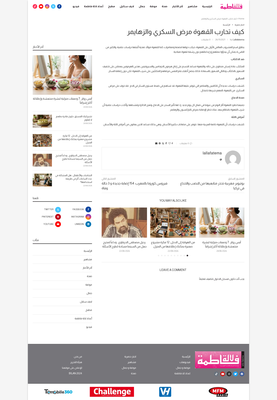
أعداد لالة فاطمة (93, 6)
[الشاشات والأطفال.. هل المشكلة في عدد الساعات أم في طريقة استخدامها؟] (42, 180)
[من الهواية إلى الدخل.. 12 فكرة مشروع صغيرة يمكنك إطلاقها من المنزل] (173, 223)
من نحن (78, 356)
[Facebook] (59, 6)
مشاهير (192, 6)
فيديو (76, 6)
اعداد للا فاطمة (182, 373)
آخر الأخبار (177, 6)
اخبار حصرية (130, 356)
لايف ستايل (127, 6)
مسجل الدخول (221, 279)
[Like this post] (169, 143)
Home (241, 18)
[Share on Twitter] (163, 143)
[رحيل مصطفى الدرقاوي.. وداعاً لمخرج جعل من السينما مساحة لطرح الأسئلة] (124, 223)
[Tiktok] (35, 6)
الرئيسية (207, 6)
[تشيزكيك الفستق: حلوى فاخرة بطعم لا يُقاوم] (42, 121)
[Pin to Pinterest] (160, 143)
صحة (164, 6)
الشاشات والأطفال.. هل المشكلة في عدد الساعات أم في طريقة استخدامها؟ (73, 178)
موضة (153, 6)
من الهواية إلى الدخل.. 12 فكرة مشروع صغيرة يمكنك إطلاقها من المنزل (75, 139)
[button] (106, 231)
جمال (142, 6)
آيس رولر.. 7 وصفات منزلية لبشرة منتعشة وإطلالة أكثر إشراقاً (62, 100)
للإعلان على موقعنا (72, 368)
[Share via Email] (156, 143)
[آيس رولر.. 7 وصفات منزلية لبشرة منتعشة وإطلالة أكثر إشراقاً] (221, 223)
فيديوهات (185, 362)
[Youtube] (41, 6)
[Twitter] (53, 6)
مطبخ (111, 6)
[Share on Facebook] (166, 143)
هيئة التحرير (76, 362)
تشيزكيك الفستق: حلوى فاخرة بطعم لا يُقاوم (74, 118)
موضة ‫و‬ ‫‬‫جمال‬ (183, 368)
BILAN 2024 (75, 373)
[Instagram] (47, 6)
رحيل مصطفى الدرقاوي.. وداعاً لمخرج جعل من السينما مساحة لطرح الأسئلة (74, 158)
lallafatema (238, 39)
